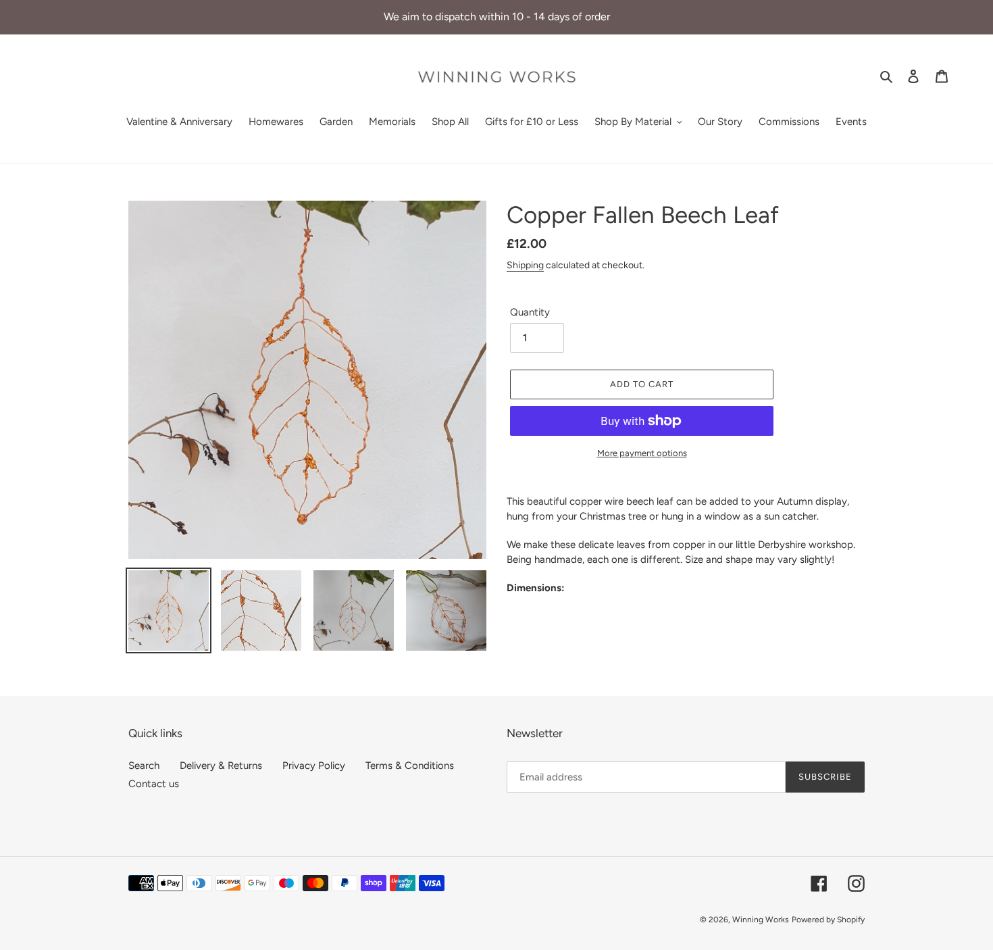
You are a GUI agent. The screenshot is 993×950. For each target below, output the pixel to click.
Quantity (530, 312)
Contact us (153, 784)
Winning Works (760, 919)
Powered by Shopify (828, 919)
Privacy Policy (313, 765)
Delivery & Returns (221, 765)
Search (143, 765)
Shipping (525, 264)
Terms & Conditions (409, 765)
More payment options (642, 453)
